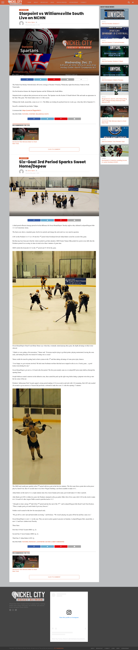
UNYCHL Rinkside (62, 2)
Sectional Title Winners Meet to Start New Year (24, 143)
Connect (83, 2)
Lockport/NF (41, 541)
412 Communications (58, 648)
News (52, 2)
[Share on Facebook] (27, 79)
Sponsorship (73, 2)
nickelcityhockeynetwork (77, 639)
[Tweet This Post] (40, 79)
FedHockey (32, 541)
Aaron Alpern (31, 22)
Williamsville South (42, 114)
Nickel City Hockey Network (60, 639)
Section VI (48, 541)
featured (25, 114)
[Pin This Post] (54, 79)
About (36, 2)
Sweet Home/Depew (58, 541)
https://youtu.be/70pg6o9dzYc (31, 110)
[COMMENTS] (81, 79)
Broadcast (44, 2)
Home (29, 2)
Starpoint (32, 114)
